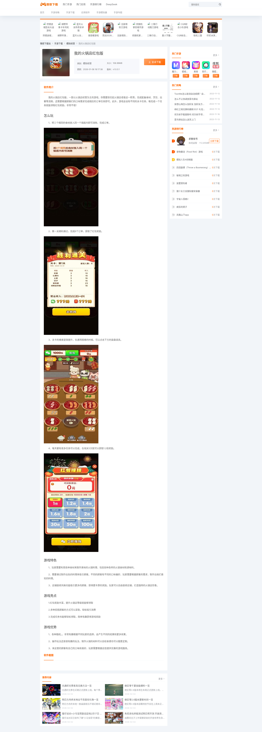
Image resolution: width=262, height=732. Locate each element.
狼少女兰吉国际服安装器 (188, 191)
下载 (176, 76)
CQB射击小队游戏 (183, 35)
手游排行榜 (95, 4)
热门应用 (81, 4)
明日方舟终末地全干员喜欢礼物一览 (80, 699)
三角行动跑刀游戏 (153, 35)
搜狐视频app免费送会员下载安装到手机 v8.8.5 (216, 71)
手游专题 (118, 12)
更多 (160, 678)
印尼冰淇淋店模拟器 (213, 35)
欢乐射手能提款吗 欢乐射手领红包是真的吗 (190, 114)
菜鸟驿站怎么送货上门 (185, 119)
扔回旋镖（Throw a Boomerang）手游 (194, 167)
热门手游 (67, 4)
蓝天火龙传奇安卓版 (79, 35)
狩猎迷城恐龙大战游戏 (49, 35)
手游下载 (70, 12)
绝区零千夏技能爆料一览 (137, 685)
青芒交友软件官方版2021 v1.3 (206, 71)
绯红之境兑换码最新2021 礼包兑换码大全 (190, 109)
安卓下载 (156, 62)
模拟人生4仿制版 (184, 159)
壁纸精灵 (186, 71)
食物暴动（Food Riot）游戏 (189, 151)
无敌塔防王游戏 (124, 35)
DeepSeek (111, 4)
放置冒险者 (181, 183)
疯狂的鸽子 (181, 207)
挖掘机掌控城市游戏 (139, 35)
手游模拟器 (101, 12)
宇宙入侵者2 (182, 199)
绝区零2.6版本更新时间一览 (139, 699)
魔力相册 (176, 71)
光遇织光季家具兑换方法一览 (77, 685)
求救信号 (193, 138)
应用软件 (85, 12)
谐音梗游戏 (93, 35)
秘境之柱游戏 (182, 175)
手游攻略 (55, 12)
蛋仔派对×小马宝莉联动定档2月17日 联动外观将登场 (82, 713)
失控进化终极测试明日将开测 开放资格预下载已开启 (145, 713)
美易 (196, 71)
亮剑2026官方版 (109, 35)
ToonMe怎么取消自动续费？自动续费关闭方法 (190, 93)
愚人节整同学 (168, 35)
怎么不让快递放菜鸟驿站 (186, 99)
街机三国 (197, 35)
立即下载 (214, 141)
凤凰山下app (182, 214)
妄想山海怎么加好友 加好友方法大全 (190, 104)
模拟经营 (70, 43)
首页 (42, 12)
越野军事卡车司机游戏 (64, 35)
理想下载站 (45, 43)
